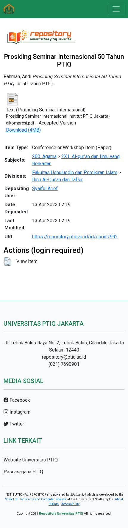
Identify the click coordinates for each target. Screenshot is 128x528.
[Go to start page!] (9, 9)
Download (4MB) (23, 130)
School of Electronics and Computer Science (35, 499)
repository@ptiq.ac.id (64, 357)
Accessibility (70, 504)
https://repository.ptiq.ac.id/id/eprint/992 (75, 236)
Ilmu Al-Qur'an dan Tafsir (57, 179)
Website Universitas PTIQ (31, 460)
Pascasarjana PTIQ (23, 472)
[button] (7, 261)
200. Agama (44, 156)
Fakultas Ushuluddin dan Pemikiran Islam (74, 172)
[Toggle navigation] (116, 9)
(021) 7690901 (64, 364)
